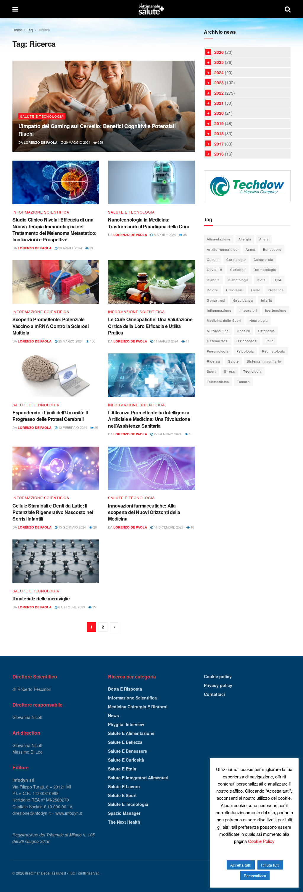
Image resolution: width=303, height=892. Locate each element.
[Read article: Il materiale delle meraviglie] (55, 561)
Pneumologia (217, 351)
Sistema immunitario (264, 361)
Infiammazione (219, 310)
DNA (277, 279)
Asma (250, 249)
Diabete (213, 279)
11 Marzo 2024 (165, 341)
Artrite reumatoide (222, 249)
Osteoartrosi (217, 340)
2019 (219, 123)
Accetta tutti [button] (240, 865)
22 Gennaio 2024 (167, 434)
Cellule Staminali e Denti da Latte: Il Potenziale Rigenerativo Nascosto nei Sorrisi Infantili (52, 512)
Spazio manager (124, 813)
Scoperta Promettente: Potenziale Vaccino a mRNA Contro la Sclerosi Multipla (50, 326)
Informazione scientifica (40, 212)
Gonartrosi (216, 300)
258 (100, 142)
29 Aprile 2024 (69, 247)
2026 (219, 52)
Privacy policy (218, 685)
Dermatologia (265, 269)
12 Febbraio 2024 (72, 427)
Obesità (243, 330)
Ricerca (44, 29)
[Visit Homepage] (151, 9)
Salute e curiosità (126, 760)
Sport (211, 371)
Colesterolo (263, 259)
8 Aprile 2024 (164, 234)
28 (94, 527)
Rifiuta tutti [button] (270, 865)
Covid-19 (214, 269)
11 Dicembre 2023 (168, 527)
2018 (219, 133)
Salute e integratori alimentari (138, 778)
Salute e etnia (122, 769)
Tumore (243, 381)
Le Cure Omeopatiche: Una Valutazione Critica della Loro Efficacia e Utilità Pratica (150, 326)
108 (92, 341)
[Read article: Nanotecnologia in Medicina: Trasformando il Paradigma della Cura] (151, 182)
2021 (219, 103)
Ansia (264, 239)
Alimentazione (219, 239)
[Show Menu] (15, 9)
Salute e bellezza (125, 742)
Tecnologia (252, 371)
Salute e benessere (127, 751)
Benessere (272, 249)
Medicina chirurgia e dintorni (137, 707)
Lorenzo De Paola (40, 142)
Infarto (266, 300)
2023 (219, 82)
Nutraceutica (218, 330)
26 (96, 427)
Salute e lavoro (124, 786)
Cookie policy (218, 676)
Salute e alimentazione (131, 733)
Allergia (244, 239)
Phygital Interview (126, 724)
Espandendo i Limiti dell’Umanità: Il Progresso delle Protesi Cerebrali (50, 415)
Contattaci (214, 694)
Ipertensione (275, 310)
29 (90, 247)
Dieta (261, 279)
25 (93, 607)
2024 (219, 72)
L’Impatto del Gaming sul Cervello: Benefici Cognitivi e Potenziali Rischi (96, 129)
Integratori (248, 310)
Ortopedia (266, 330)
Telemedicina (218, 381)
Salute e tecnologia (42, 116)
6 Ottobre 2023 (71, 607)
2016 (219, 154)
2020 (219, 113)
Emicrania (234, 289)
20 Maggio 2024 (76, 142)
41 (187, 341)
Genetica (276, 289)
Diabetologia (238, 279)
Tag (30, 29)
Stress (229, 371)
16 (192, 527)
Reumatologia (273, 351)
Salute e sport (122, 795)
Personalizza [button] (255, 875)
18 (190, 434)
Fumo (255, 289)
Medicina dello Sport (224, 320)
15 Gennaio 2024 (71, 527)
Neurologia (258, 320)
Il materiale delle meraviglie (41, 598)
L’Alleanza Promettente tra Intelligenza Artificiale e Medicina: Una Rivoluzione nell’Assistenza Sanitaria (149, 419)
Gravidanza (243, 300)
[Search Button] (288, 9)
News (113, 715)
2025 (219, 62)
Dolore (212, 289)
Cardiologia (236, 259)
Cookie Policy (261, 841)
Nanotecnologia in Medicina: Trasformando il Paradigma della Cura (148, 223)
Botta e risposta (125, 689)
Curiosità (238, 269)
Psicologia (245, 351)
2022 (219, 93)
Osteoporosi (246, 340)
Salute (233, 361)
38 (184, 234)
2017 (219, 144)
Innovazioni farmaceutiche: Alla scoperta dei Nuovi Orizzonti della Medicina (144, 512)
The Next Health (124, 822)
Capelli (212, 259)
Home (17, 29)
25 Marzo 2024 (70, 341)
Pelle (269, 340)
